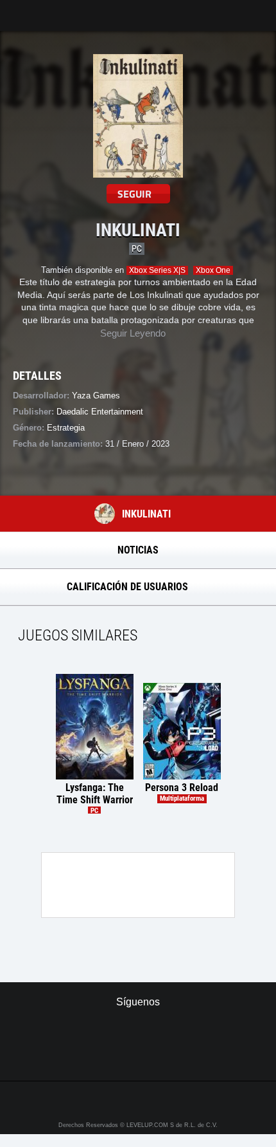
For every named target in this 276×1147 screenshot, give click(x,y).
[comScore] (138, 1056)
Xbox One (213, 270)
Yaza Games (96, 395)
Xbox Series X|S (157, 270)
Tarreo (18, 9)
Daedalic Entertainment (99, 411)
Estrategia (66, 428)
